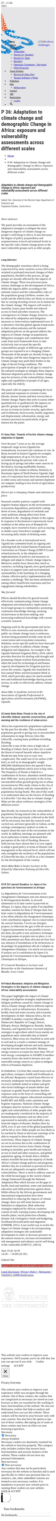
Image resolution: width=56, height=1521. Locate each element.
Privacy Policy (29, 1271)
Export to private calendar (15, 1265)
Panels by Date (22, 58)
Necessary (10, 1435)
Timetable (19, 51)
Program (13, 48)
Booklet (18, 61)
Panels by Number (24, 54)
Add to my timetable (41, 1265)
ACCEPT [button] (18, 1365)
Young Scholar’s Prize (26, 77)
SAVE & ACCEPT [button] (11, 1491)
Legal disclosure (10, 1271)
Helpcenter (20, 87)
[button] (11, 106)
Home (10, 155)
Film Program (21, 67)
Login (17, 100)
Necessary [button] (7, 1432)
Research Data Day (24, 74)
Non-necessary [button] (9, 1461)
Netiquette (45, 1271)
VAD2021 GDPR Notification (17, 1275)
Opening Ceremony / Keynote (30, 64)
